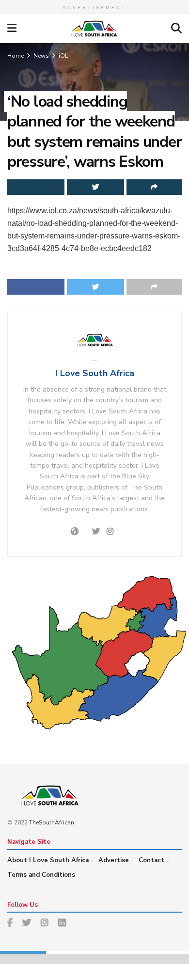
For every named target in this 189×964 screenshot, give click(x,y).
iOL (63, 56)
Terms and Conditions (41, 874)
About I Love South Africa (48, 860)
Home (15, 56)
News (41, 56)
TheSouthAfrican (51, 822)
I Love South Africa (94, 373)
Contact (151, 860)
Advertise (113, 860)
